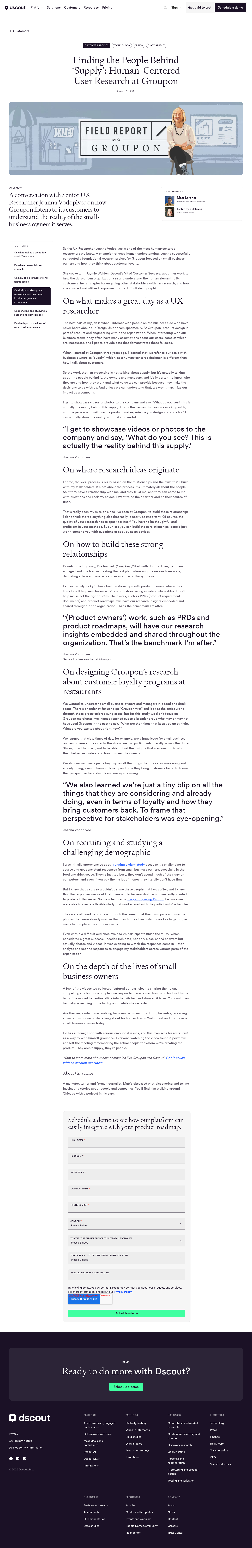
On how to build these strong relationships (31, 279)
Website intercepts (138, 1430)
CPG (213, 1457)
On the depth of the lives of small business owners (30, 325)
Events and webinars (138, 1519)
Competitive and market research (183, 1425)
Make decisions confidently (93, 1443)
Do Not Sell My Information (26, 1447)
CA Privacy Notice (20, 1440)
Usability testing (136, 1423)
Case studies (91, 1525)
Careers (173, 1525)
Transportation (219, 1450)
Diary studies (134, 1443)
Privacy (13, 1433)
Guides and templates (139, 1512)
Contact (173, 1519)
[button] (37, 8)
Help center (133, 1532)
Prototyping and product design (183, 1471)
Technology (217, 1423)
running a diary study (129, 864)
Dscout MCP (92, 1458)
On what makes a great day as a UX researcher (30, 254)
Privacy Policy (123, 1291)
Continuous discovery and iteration (184, 1436)
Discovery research (180, 1445)
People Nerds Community (142, 1525)
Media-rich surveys (137, 1450)
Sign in (176, 7)
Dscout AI (90, 1451)
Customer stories (94, 1519)
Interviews (132, 1457)
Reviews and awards (96, 1505)
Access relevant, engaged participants (99, 1425)
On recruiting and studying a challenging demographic (30, 312)
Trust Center (175, 1532)
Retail (213, 1430)
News (171, 1512)
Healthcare (217, 1443)
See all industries (220, 1464)
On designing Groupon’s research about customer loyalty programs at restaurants (28, 296)
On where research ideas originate (28, 267)
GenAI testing (176, 1451)
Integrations (91, 1465)
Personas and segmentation (176, 1460)
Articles (130, 1505)
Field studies (133, 1436)
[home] (15, 7)
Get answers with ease (98, 1434)
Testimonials (91, 1512)
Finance (215, 1436)
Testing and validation (181, 1480)
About (172, 1505)
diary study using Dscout (145, 899)
